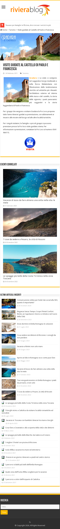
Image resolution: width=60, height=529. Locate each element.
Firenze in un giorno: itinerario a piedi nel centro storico (28, 457)
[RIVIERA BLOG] (30, 9)
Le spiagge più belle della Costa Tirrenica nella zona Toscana (29, 403)
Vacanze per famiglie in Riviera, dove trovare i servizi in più (28, 25)
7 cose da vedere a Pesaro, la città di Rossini (24, 239)
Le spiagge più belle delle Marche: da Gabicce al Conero (27, 435)
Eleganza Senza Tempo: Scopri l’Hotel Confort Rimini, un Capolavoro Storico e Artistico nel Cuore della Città (37, 314)
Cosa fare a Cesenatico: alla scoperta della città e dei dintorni (29, 428)
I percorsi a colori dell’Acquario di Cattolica (22, 479)
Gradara (33, 78)
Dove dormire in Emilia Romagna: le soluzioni (35, 324)
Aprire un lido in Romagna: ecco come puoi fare (36, 358)
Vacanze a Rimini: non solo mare (30, 346)
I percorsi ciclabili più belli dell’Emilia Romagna (23, 465)
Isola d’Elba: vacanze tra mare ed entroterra (22, 450)
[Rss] (30, 522)
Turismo (12, 30)
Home (4, 30)
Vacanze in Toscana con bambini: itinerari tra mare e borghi (29, 420)
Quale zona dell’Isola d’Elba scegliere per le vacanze (26, 472)
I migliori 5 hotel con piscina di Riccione (21, 442)
